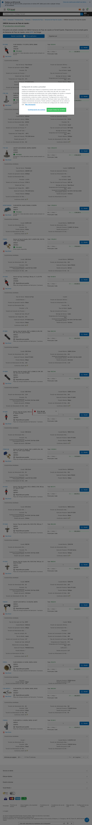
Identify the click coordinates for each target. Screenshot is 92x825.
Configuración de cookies (36, 109)
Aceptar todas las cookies (56, 109)
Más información (30, 104)
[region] (46, 98)
